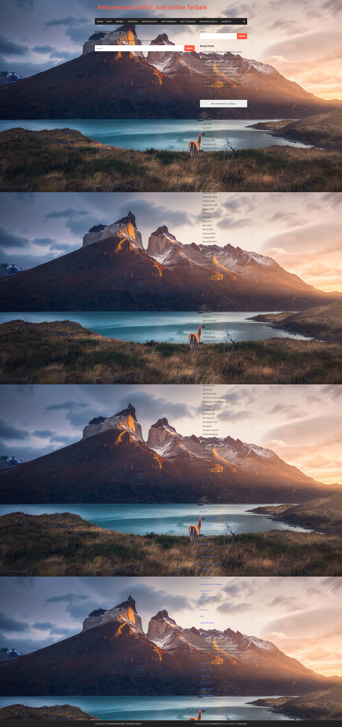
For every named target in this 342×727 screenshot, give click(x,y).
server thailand (207, 701)
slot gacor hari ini (211, 430)
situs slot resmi (207, 622)
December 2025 (210, 144)
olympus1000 (209, 349)
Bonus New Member (212, 296)
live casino (207, 324)
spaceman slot (209, 487)
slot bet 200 (208, 381)
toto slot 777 (206, 537)
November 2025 (210, 148)
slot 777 (206, 377)
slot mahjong (206, 524)
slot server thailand (209, 530)
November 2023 (210, 245)
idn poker (204, 663)
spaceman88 (208, 491)
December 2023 (210, 241)
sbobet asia (205, 676)
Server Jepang (209, 361)
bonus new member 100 (213, 300)
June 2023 (207, 266)
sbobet (206, 353)
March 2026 (208, 136)
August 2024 (208, 209)
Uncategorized (209, 499)
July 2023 (207, 261)
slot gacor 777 (206, 590)
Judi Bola (132, 21)
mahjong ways (209, 336)
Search (203, 31)
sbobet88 (207, 357)
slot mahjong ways (211, 442)
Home (100, 21)
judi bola (206, 316)
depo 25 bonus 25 (210, 308)
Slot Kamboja (168, 21)
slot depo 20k (209, 414)
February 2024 (209, 233)
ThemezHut (242, 723)
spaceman (207, 482)
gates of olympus (208, 597)
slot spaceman (206, 577)
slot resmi (207, 458)
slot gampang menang (213, 438)
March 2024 (208, 229)
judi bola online (210, 320)
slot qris (206, 450)
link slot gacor (206, 688)
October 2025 (209, 152)
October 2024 (209, 201)
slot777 (206, 470)
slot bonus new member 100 (215, 401)
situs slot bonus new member (216, 369)
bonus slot (207, 304)
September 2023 (210, 253)
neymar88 (207, 345)
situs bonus (208, 365)
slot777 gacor (209, 478)
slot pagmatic (206, 543)
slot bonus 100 (209, 393)
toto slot (207, 495)
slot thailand (208, 466)
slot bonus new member (214, 397)
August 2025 (208, 160)
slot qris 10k (208, 454)
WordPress (216, 723)
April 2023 (207, 274)
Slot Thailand (188, 21)
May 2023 (207, 270)
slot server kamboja (212, 462)
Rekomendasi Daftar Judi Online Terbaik (152, 7)
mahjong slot (209, 332)
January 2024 (208, 237)
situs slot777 (206, 708)
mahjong (207, 328)
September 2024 (210, 205)
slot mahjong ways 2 (212, 446)
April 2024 (207, 225)
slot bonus (207, 389)
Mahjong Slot (149, 21)
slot (202, 603)
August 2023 (208, 257)
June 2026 (207, 124)
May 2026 (207, 128)
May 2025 (207, 172)
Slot (109, 21)
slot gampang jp (210, 434)
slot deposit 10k (210, 422)
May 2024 (207, 221)
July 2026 (207, 120)
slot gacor (207, 426)
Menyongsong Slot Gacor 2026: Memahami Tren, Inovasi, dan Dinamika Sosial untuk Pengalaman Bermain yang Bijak (222, 69)
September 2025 (210, 156)
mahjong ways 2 (208, 21)
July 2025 (207, 164)
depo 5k (206, 312)
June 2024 (207, 217)
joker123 (226, 21)
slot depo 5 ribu (207, 695)
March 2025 (208, 180)
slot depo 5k (208, 418)
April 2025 (207, 176)
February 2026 (209, 140)
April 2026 (207, 132)
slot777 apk (208, 474)
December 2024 (210, 193)
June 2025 (207, 168)
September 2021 (210, 278)
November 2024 (210, 197)
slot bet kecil (209, 385)
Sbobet (119, 21)
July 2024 (207, 213)
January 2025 (208, 188)
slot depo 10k (209, 409)
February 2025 (209, 184)
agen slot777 (208, 292)
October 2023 (209, 249)
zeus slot (207, 503)
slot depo (207, 405)
